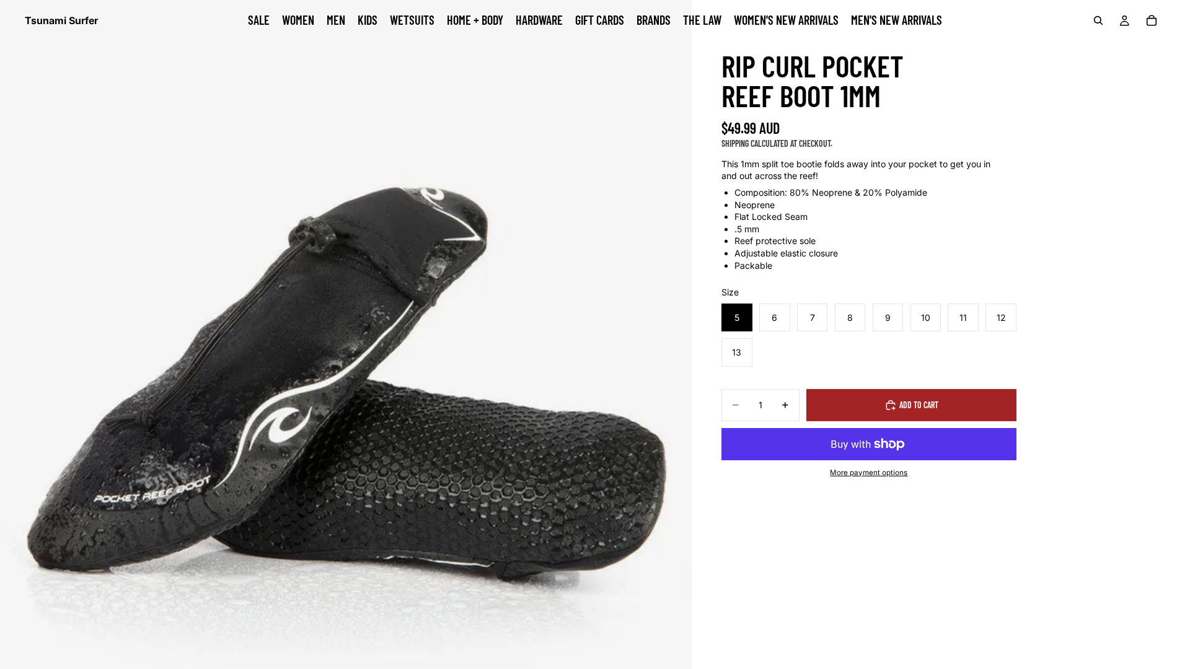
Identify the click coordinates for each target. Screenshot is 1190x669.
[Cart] (1151, 20)
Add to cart (918, 405)
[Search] (1098, 20)
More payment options (868, 472)
